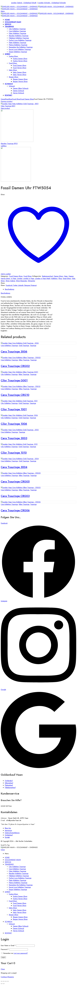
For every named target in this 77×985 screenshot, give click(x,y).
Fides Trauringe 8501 (8, 106)
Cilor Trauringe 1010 (14, 453)
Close (3, 850)
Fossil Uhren (16, 99)
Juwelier (19, 278)
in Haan (13, 278)
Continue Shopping (7, 977)
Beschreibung (9, 289)
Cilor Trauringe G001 (14, 380)
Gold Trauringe (24, 345)
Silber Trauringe (24, 360)
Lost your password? (21, 953)
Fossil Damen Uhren (27, 99)
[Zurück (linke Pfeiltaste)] (1, 983)
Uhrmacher (31, 281)
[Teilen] (4, 981)
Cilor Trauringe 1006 (14, 424)
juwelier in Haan (28, 278)
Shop (6, 99)
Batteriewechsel (47, 276)
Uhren (10, 99)
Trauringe (33, 345)
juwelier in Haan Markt (42, 278)
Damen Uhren (58, 276)
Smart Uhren (67, 278)
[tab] (40, 289)
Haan (66, 276)
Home (3, 99)
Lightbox (4, 146)
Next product (5, 108)
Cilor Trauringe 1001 (14, 409)
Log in (3, 957)
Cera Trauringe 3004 (14, 467)
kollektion (54, 278)
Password (5, 949)
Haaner (71, 276)
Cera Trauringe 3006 (14, 351)
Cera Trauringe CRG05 (15, 481)
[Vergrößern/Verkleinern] (8, 981)
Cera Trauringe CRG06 (15, 510)
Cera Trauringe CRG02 (15, 366)
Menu (3, 11)
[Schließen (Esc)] (1, 981)
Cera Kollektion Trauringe (9, 345)
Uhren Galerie (10, 281)
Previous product (6, 101)
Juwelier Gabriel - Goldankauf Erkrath (23, 3)
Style (73, 278)
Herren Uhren (5, 278)
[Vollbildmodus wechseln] (6, 981)
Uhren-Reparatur (21, 281)
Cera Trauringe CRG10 (15, 395)
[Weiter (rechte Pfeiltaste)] (4, 983)
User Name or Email (8, 945)
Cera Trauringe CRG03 (15, 496)
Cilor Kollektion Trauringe (9, 374)
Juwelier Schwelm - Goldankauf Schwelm (52, 3)
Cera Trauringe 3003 (14, 438)
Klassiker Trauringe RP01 (9, 143)
